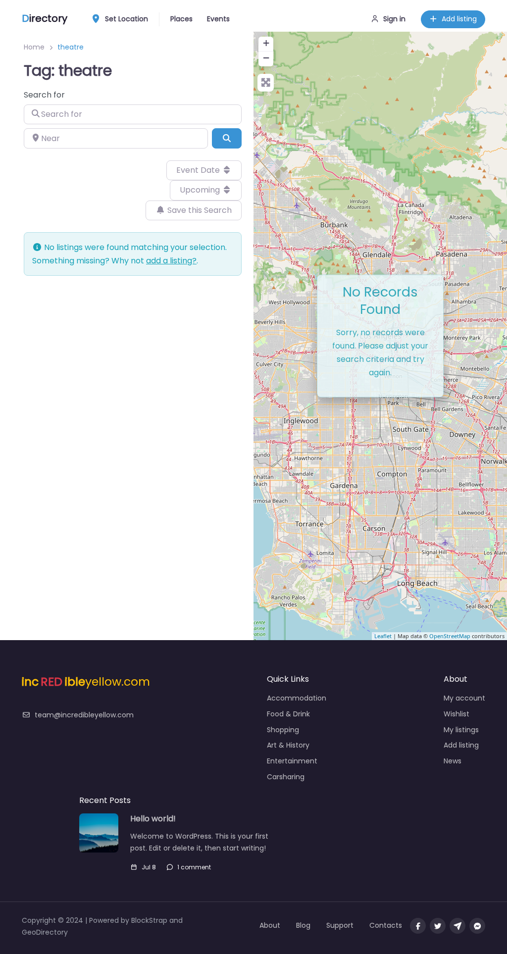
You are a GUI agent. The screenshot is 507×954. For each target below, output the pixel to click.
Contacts (385, 925)
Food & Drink (288, 714)
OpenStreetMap (449, 636)
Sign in (394, 19)
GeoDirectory (45, 932)
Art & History (288, 745)
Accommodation (296, 698)
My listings (461, 730)
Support (340, 925)
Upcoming (201, 190)
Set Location (126, 19)
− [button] (266, 57)
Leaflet (383, 636)
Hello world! (153, 818)
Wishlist (456, 714)
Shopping (283, 730)
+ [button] (266, 43)
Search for (44, 94)
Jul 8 (149, 867)
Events (218, 19)
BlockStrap (150, 920)
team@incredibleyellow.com (84, 715)
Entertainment (292, 761)
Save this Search (198, 210)
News (452, 761)
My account (464, 698)
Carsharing (285, 777)
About (269, 925)
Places (181, 19)
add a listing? (171, 260)
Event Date (199, 170)
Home (34, 47)
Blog (303, 925)
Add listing (459, 19)
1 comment (194, 867)
